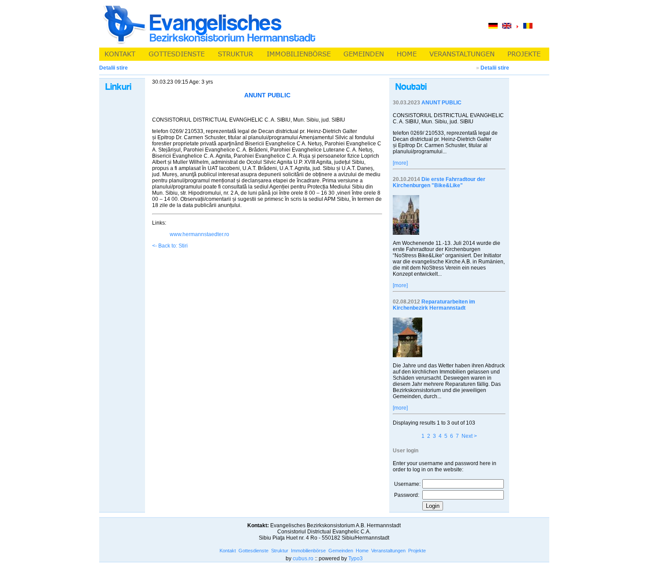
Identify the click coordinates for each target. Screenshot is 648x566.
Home (362, 550)
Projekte (417, 550)
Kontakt (228, 550)
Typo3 (355, 558)
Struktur (279, 550)
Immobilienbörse (308, 550)
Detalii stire (494, 68)
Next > (469, 436)
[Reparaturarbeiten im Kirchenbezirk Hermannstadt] (407, 355)
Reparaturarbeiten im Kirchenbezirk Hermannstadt (434, 305)
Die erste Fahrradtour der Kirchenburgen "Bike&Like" (439, 182)
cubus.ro (303, 558)
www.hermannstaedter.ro (199, 234)
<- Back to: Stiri (170, 246)
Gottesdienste (253, 550)
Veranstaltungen (388, 550)
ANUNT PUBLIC (441, 103)
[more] (400, 163)
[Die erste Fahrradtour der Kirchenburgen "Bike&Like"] (406, 233)
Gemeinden (340, 550)
